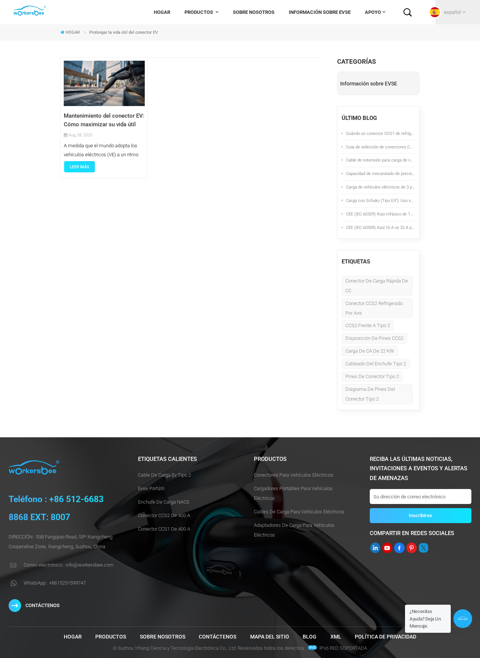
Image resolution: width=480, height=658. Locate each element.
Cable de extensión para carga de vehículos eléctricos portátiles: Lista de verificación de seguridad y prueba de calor (380, 160)
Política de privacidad (385, 637)
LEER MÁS (79, 166)
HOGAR (162, 12)
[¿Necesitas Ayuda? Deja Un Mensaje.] (462, 618)
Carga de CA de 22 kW (369, 351)
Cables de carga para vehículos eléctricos (299, 511)
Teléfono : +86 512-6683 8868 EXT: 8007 (56, 508)
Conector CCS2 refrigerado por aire (374, 308)
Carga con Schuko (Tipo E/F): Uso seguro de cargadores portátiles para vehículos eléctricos (380, 200)
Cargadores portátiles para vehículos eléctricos (293, 493)
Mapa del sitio (269, 637)
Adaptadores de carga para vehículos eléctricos (294, 530)
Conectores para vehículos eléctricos (293, 475)
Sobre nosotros (253, 12)
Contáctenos (217, 637)
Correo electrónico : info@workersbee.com (69, 565)
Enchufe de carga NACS (163, 502)
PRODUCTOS (199, 12)
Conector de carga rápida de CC (376, 285)
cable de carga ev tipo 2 (164, 475)
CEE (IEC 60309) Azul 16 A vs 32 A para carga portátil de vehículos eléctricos (380, 227)
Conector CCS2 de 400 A (164, 515)
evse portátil (151, 488)
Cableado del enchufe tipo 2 (375, 363)
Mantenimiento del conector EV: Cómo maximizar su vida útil (104, 120)
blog (309, 637)
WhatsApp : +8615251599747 (55, 583)
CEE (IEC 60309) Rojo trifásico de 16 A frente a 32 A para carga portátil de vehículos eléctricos (380, 214)
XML (335, 637)
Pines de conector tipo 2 (372, 376)
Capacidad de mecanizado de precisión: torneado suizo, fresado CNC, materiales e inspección (380, 173)
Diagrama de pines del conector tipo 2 (370, 394)
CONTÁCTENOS (43, 605)
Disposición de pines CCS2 (374, 338)
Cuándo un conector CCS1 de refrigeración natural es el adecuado (380, 133)
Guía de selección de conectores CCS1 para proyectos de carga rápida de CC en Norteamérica (380, 147)
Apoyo (373, 12)
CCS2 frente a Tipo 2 (367, 325)
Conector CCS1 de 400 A (164, 529)
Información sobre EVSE (320, 12)
